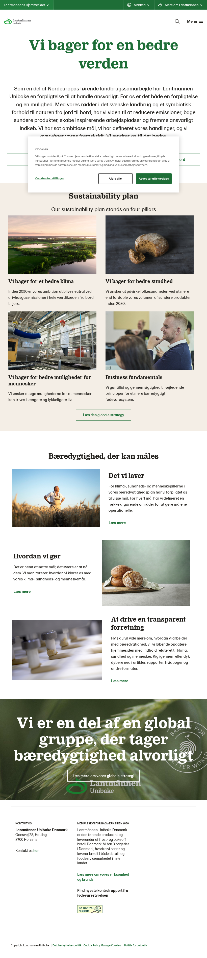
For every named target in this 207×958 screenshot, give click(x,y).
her (36, 850)
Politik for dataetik (135, 945)
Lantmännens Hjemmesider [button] (24, 5)
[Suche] (177, 21)
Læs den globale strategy (103, 414)
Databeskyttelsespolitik (67, 945)
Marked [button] (140, 5)
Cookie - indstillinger (49, 178)
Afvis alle (115, 178)
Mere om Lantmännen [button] (182, 5)
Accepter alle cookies (154, 178)
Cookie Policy (92, 945)
